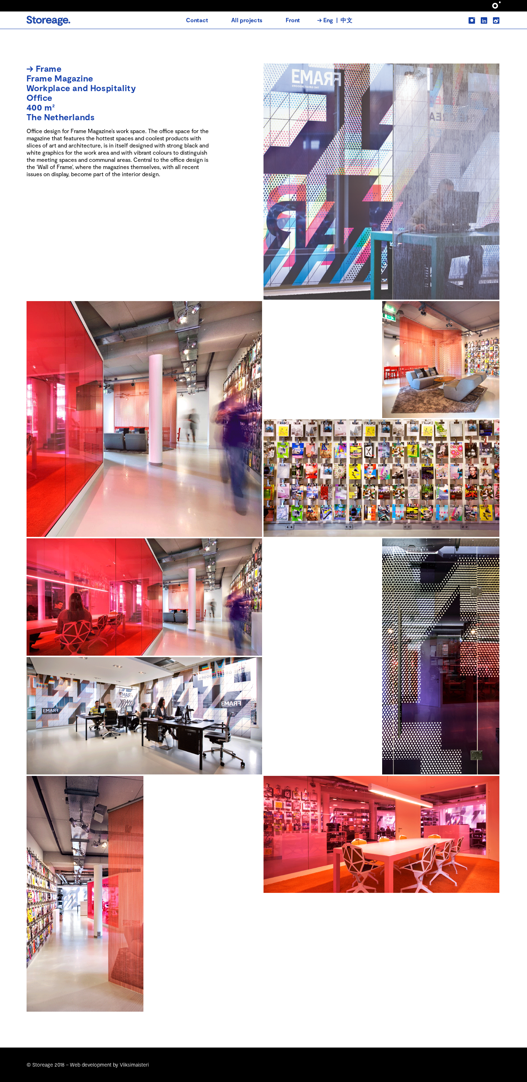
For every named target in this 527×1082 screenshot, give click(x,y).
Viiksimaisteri (134, 1065)
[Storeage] (49, 23)
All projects (247, 20)
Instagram (469, 17)
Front (293, 20)
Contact (197, 20)
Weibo (493, 17)
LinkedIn (482, 17)
